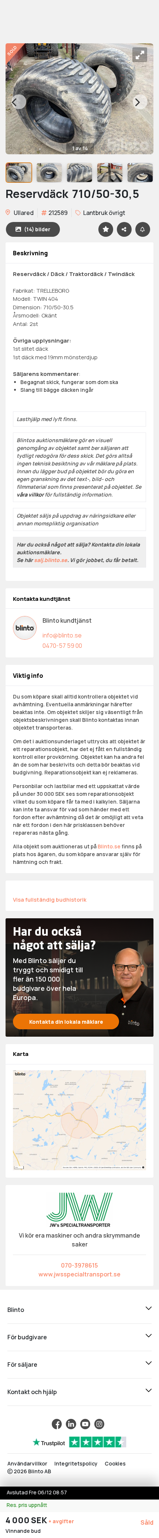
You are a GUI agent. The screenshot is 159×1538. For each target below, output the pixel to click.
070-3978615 (79, 1265)
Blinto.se (109, 846)
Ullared (23, 213)
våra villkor (30, 494)
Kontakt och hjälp (32, 1392)
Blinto (15, 1310)
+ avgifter (61, 1521)
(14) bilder (37, 229)
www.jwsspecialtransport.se (79, 1274)
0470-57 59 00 (62, 646)
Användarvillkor (27, 1463)
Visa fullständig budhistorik (50, 899)
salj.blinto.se (50, 559)
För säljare (22, 1364)
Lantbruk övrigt (103, 213)
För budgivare (27, 1337)
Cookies (115, 1463)
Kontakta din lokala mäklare (66, 1021)
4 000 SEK (27, 1520)
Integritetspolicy (76, 1463)
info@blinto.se (62, 635)
